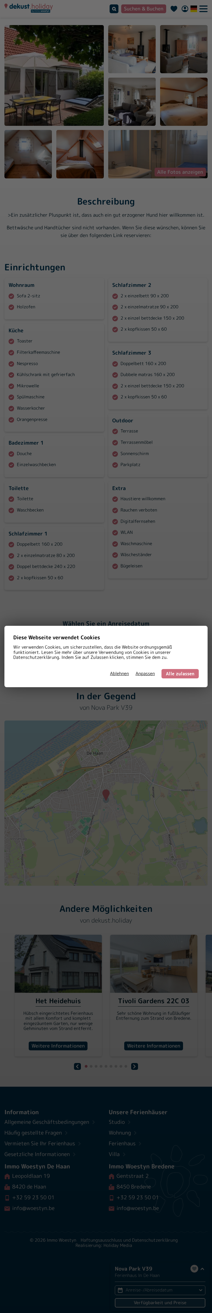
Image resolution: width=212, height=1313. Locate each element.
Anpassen (145, 673)
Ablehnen (119, 673)
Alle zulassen (180, 674)
